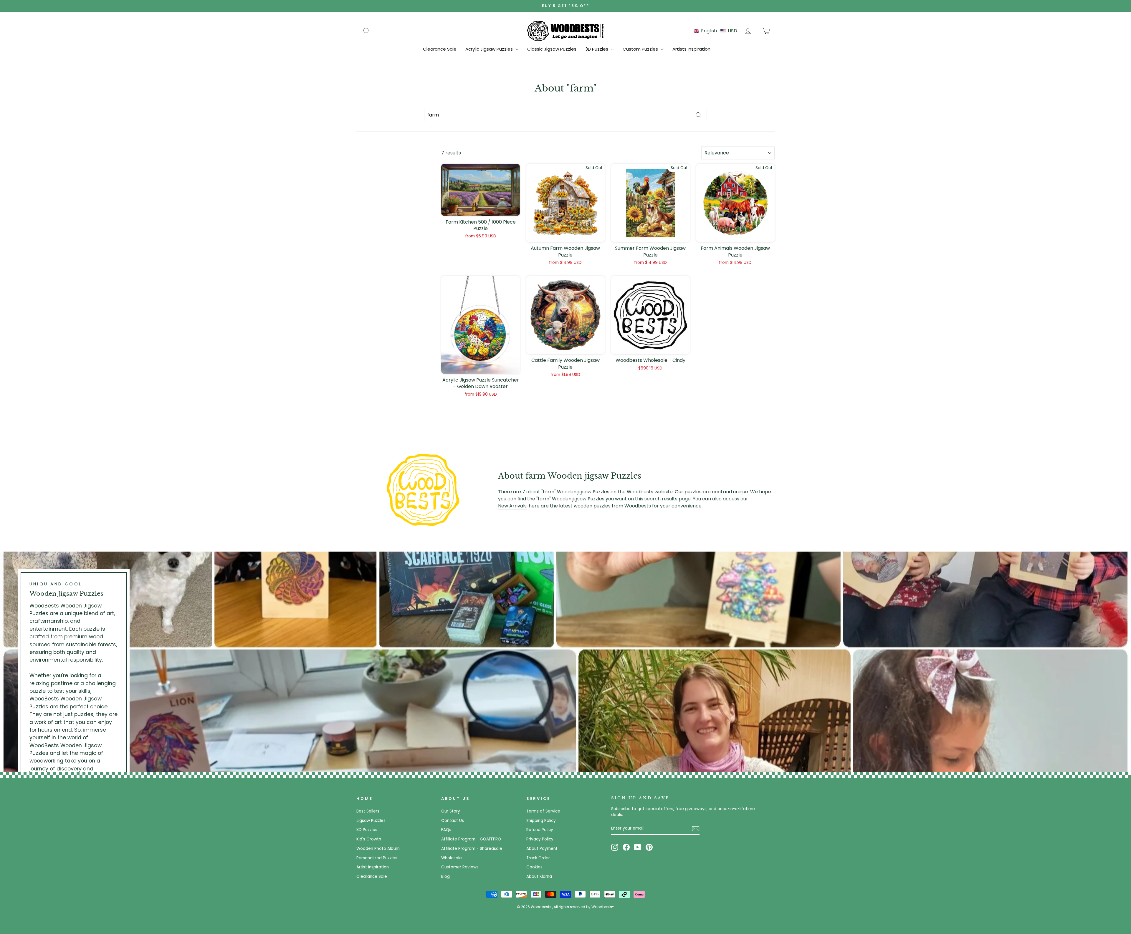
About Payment (542, 848)
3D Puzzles (597, 49)
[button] (715, 31)
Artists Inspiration (691, 49)
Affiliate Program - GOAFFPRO (471, 839)
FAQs (446, 830)
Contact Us (452, 820)
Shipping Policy (541, 820)
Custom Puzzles (641, 49)
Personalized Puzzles (376, 858)
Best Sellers (367, 811)
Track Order (538, 858)
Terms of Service (543, 811)
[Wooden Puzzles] (565, 31)
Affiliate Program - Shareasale (471, 848)
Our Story (450, 811)
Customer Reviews (460, 867)
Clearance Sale (440, 49)
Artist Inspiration (372, 867)
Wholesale (451, 858)
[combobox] (565, 115)
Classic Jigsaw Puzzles (551, 49)
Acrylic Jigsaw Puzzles (489, 49)
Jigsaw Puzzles (371, 820)
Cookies (534, 867)
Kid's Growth (368, 839)
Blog (445, 876)
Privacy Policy (539, 839)
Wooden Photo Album (378, 848)
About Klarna (539, 876)
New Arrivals (512, 505)
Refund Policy (539, 830)
